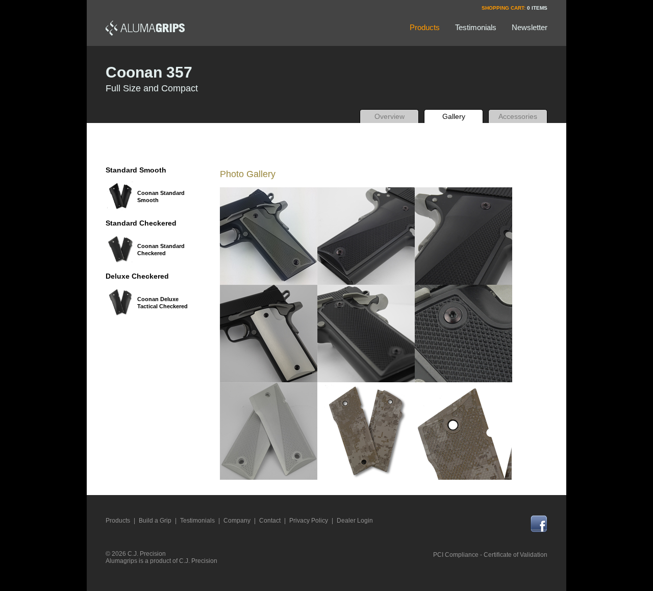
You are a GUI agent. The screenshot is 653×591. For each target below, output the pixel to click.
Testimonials (197, 520)
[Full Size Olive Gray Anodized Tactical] (268, 236)
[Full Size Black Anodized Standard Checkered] (366, 333)
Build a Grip (155, 520)
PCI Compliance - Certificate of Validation (490, 554)
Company (236, 520)
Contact (270, 520)
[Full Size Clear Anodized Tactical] (268, 431)
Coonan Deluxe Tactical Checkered (162, 302)
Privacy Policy (308, 520)
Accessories (517, 116)
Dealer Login (355, 520)
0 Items (537, 8)
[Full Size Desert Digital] (366, 431)
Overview (389, 116)
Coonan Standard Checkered (161, 249)
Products (118, 520)
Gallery (453, 116)
